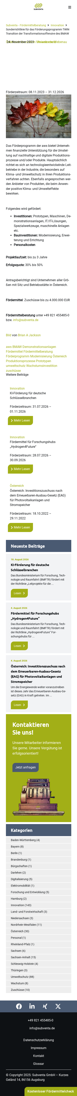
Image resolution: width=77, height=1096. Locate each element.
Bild (8, 335)
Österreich (60, 356)
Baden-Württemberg (23, 840)
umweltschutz (15, 366)
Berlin (14, 853)
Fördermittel (14, 351)
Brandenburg (19, 859)
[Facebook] (19, 1006)
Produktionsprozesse (20, 361)
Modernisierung (41, 356)
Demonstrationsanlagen (39, 347)
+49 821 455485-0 (40, 1020)
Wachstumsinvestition (41, 366)
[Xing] (45, 1006)
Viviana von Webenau (52, 42)
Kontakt (38, 1056)
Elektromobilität (20, 885)
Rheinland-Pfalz (20, 944)
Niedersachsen (20, 918)
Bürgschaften (19, 866)
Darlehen (16, 872)
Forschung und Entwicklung (28, 892)
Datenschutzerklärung (38, 1040)
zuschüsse (13, 371)
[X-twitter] (58, 1006)
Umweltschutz (19, 976)
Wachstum (17, 983)
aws (9, 347)
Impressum (38, 1048)
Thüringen (17, 970)
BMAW (17, 347)
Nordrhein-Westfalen (23, 924)
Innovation (57, 25)
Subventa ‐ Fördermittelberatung (26, 25)
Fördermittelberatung (38, 351)
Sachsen (16, 950)
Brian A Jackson (29, 335)
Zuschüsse (17, 989)
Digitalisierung (19, 879)
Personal (16, 937)
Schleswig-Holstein (22, 963)
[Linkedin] (32, 1006)
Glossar (38, 1063)
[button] (69, 7)
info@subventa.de (25, 320)
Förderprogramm (17, 356)
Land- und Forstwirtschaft (27, 911)
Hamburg (17, 898)
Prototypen (43, 361)
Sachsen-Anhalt (20, 957)
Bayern (15, 846)
